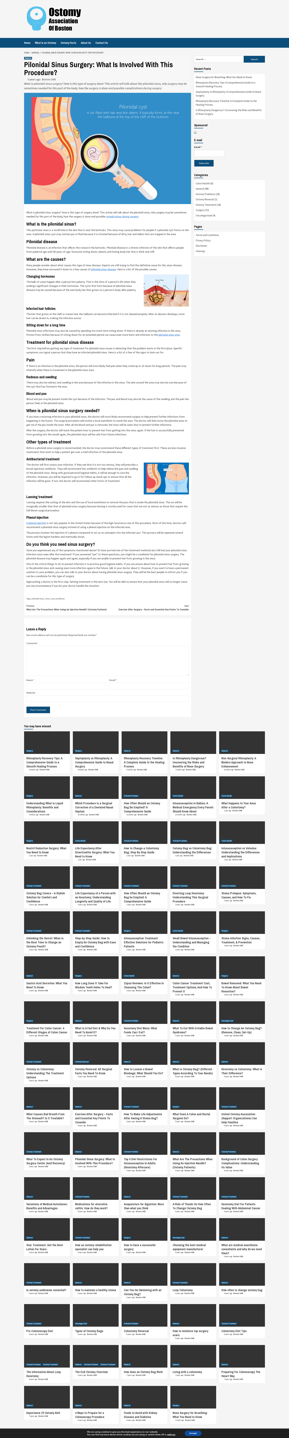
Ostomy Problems (205, 194)
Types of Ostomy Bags (89, 1331)
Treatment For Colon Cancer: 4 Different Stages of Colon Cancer (46, 1030)
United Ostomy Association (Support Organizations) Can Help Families (239, 1118)
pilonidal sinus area (169, 334)
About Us (86, 43)
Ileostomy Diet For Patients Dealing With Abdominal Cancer (240, 1206)
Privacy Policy (203, 240)
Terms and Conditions (207, 235)
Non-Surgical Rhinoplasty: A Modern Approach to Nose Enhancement (238, 762)
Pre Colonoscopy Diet (39, 1331)
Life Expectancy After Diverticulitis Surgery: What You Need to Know (95, 852)
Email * (198, 147)
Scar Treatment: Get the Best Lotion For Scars (44, 1247)
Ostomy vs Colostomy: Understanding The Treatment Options (45, 1073)
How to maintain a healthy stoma (95, 1290)
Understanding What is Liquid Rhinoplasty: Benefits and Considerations (44, 807)
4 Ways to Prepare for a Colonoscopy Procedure (89, 1415)
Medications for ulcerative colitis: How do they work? (91, 1206)
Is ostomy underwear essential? (46, 1290)
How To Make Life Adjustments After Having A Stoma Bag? (143, 1116)
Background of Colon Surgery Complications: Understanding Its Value (240, 1163)
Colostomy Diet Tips (234, 1331)
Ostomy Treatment (206, 204)
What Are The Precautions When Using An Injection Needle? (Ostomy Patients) (66, 607)
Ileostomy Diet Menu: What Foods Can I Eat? (140, 1030)
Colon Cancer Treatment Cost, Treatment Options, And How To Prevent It (192, 987)
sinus (47, 598)
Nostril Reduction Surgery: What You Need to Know (46, 850)
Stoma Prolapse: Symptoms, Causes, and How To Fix (238, 895)
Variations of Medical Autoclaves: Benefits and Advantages (47, 1206)
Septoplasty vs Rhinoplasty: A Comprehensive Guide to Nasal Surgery (228, 93)
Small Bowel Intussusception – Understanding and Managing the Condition (192, 942)
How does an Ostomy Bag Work (143, 1372)
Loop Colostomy (183, 1290)
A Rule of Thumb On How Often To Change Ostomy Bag (192, 1206)
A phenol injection (36, 523)
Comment (31, 643)
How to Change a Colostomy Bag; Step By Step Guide (141, 850)
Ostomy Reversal (205, 199)
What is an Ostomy (45, 43)
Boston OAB (49, 79)
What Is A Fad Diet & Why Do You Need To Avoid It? (95, 1030)
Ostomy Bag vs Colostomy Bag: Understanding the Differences (192, 850)
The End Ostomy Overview (91, 1372)
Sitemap (200, 251)
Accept (193, 1433)
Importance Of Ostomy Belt (43, 1413)
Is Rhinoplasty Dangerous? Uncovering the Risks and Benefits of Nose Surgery (229, 112)
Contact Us (101, 43)
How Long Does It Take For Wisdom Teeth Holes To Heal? (93, 985)
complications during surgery (143, 88)
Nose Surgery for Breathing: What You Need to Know (224, 77)
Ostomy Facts (68, 43)
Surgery (200, 210)
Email (113, 680)
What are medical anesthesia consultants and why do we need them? (241, 1249)
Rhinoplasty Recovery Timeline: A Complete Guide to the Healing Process (226, 103)
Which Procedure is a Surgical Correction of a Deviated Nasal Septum (94, 807)
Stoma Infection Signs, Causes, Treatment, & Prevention (240, 940)
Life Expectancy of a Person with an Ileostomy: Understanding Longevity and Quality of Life (95, 897)
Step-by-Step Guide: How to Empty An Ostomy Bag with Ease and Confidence (95, 942)
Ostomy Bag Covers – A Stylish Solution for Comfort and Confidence (45, 897)
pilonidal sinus (37, 598)
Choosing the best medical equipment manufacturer (189, 1247)
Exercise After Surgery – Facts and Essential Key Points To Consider (154, 607)
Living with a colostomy (187, 1372)
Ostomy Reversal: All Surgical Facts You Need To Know (93, 1071)
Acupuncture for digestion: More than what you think (144, 1206)
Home (27, 43)
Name (30, 680)
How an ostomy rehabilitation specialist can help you (93, 1247)
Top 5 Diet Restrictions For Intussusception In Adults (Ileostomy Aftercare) (140, 1163)
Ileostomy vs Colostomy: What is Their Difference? (241, 1071)
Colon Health (203, 183)
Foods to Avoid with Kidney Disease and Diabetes (140, 1415)
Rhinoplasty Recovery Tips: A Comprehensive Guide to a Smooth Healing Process (225, 84)
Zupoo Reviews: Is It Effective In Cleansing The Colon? (144, 985)
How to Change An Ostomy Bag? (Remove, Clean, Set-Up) (241, 1030)
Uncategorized (204, 215)
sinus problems (58, 598)
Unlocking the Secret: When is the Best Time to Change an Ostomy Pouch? (45, 942)
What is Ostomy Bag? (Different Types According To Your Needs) (193, 1071)
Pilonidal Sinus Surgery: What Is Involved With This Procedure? (95, 1161)
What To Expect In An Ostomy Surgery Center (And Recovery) (45, 1161)
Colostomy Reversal (136, 1331)
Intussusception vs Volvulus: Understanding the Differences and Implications (240, 852)
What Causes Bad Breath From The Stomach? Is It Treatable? (45, 1116)
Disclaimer (201, 245)
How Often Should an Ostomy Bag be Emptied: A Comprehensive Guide (142, 897)
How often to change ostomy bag (241, 1290)
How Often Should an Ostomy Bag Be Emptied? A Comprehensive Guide (142, 807)
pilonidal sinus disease (103, 269)
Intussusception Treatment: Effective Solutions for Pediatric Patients (143, 942)
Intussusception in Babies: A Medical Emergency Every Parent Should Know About (193, 807)
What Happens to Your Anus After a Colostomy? (238, 805)
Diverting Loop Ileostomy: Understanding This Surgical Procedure (190, 897)
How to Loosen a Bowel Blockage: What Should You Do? (143, 1071)
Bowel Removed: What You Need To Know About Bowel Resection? (241, 987)
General (28, 58)
